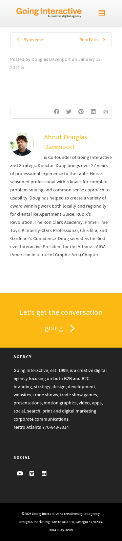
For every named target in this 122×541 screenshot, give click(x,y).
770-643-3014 (55, 427)
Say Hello (65, 530)
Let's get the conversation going (61, 320)
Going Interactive (45, 514)
